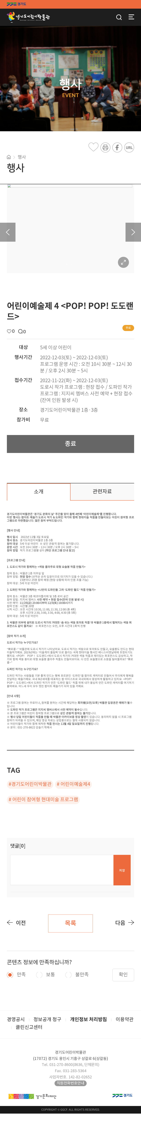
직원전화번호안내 (70, 1083)
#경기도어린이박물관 (30, 784)
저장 (122, 870)
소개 (39, 492)
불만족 (82, 975)
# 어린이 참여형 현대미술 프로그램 (43, 800)
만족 (21, 975)
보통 (50, 975)
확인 (123, 975)
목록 (70, 923)
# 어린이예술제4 (73, 784)
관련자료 (102, 492)
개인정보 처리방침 (88, 1020)
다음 (120, 923)
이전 (21, 923)
